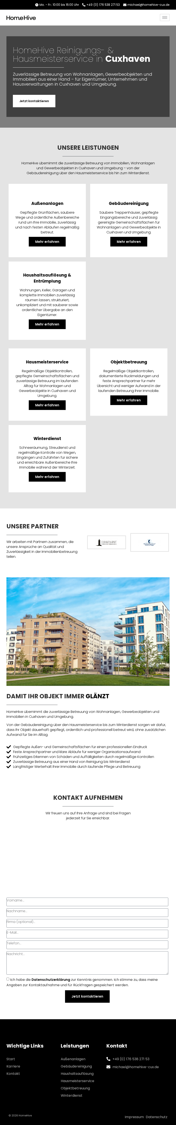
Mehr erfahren (47, 241)
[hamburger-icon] (165, 17)
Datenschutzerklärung (51, 979)
